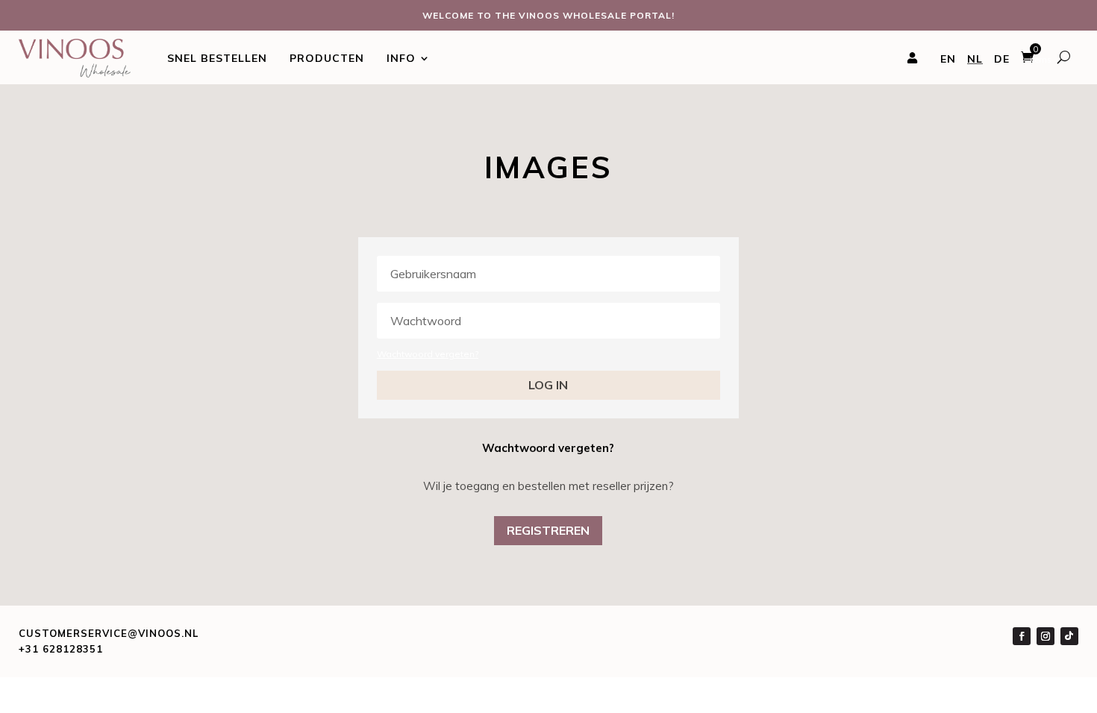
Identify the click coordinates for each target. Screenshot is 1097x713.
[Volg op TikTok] (1069, 636)
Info (401, 58)
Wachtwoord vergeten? (427, 353)
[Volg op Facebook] (1022, 636)
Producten (327, 58)
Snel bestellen (217, 58)
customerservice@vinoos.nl (109, 633)
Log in (548, 384)
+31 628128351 (61, 649)
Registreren (548, 530)
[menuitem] (948, 60)
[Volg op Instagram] (1045, 636)
